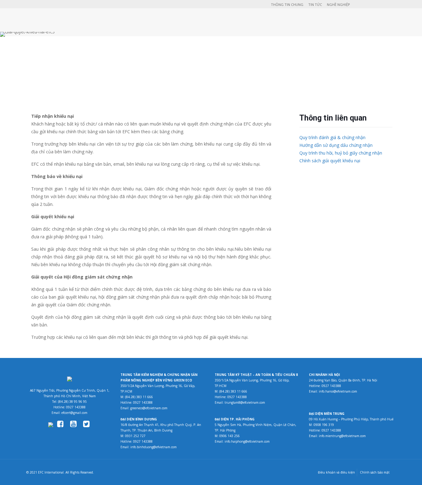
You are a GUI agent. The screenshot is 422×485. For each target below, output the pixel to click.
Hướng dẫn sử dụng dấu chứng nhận (336, 145)
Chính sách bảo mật (375, 472)
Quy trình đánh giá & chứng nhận (332, 137)
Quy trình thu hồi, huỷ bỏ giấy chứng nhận (340, 153)
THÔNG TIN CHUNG (287, 4)
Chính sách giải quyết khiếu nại (329, 161)
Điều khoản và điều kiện (336, 472)
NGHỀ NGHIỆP (338, 4)
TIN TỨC (315, 4)
